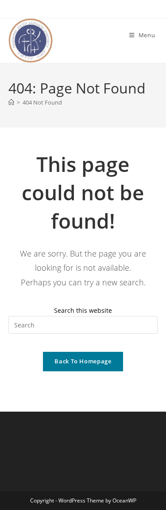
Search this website (83, 310)
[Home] (11, 102)
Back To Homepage (82, 361)
